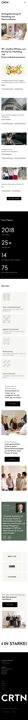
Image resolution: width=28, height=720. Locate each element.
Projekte (3, 683)
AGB (2, 711)
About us (3, 688)
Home (2, 681)
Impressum (14, 711)
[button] (25, 2)
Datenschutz (7, 711)
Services (3, 685)
